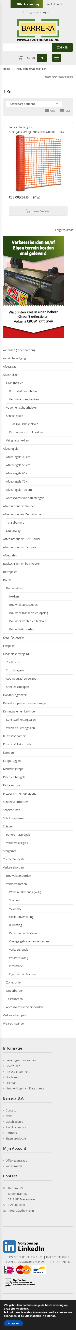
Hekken (14, 596)
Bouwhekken (14, 588)
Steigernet (9, 851)
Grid (52, 110)
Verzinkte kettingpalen (20, 728)
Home (6, 69)
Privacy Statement (18, 1071)
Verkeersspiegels (17, 843)
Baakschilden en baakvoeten (22, 563)
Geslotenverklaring (21, 917)
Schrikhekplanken (14, 818)
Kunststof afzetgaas (20, 127)
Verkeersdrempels (15, 1015)
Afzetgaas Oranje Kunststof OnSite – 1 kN (36, 132)
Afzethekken (11, 375)
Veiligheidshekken (17, 440)
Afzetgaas (9, 366)
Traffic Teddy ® (13, 859)
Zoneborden (14, 982)
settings (50, 1316)
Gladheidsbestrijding (16, 654)
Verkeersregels (18, 949)
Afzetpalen (10, 555)
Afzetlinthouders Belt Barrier (21, 539)
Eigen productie (16, 1138)
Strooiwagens (15, 670)
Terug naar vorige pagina (59, 77)
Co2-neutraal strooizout (21, 678)
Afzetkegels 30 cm (18, 457)
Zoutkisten (13, 662)
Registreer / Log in (38, 12)
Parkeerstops (11, 785)
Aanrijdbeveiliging (14, 358)
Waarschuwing (18, 958)
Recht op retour (16, 1127)
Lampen (8, 752)
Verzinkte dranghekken (24, 399)
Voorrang (15, 908)
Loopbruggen (12, 761)
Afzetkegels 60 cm (18, 473)
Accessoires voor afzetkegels (25, 498)
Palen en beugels (14, 777)
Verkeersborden (13, 867)
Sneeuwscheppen (17, 687)
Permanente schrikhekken (26, 432)
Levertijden (13, 1066)
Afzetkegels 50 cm (18, 465)
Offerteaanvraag (28, 4)
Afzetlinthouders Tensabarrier (22, 514)
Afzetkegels (10, 448)
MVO (9, 1116)
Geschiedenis (14, 1121)
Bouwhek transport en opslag (28, 613)
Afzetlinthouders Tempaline (21, 547)
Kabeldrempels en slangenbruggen (25, 703)
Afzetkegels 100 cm (19, 490)
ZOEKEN (62, 47)
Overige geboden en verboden (29, 941)
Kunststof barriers (15, 736)
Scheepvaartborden (16, 802)
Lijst (67, 110)
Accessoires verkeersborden (24, 1007)
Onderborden (15, 990)
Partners (11, 1133)
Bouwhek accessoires (23, 605)
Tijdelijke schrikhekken (23, 424)
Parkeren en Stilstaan (23, 933)
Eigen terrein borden (22, 974)
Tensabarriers (15, 522)
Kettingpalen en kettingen (19, 711)
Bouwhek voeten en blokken (27, 621)
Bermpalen (10, 572)
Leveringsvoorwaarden (21, 1060)
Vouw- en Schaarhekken (21, 407)
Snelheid (14, 900)
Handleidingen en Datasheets (25, 1088)
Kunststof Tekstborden (18, 744)
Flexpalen (9, 646)
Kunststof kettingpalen (21, 719)
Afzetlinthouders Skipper (19, 506)
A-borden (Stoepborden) (19, 350)
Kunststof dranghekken (24, 391)
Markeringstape (13, 769)
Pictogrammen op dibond (19, 793)
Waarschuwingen (14, 1023)
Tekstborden (14, 999)
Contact (11, 1110)
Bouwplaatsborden (21, 629)
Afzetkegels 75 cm (18, 481)
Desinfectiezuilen (14, 637)
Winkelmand (54, 4)
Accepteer (13, 1323)
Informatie (16, 966)
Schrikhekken (14, 416)
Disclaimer (12, 1077)
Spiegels (8, 826)
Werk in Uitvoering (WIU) (25, 892)
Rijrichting (15, 925)
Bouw (7, 580)
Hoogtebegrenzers (15, 695)
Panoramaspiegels (18, 834)
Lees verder (41, 211)
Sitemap (11, 1083)
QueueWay (13, 531)
